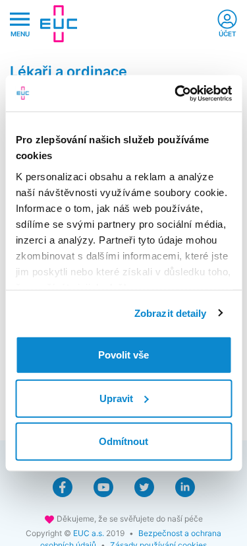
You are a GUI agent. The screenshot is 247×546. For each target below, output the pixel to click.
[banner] (58, 23)
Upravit (116, 397)
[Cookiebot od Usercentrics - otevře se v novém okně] (176, 93)
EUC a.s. (88, 533)
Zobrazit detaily (170, 312)
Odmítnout (123, 441)
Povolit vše (123, 354)
